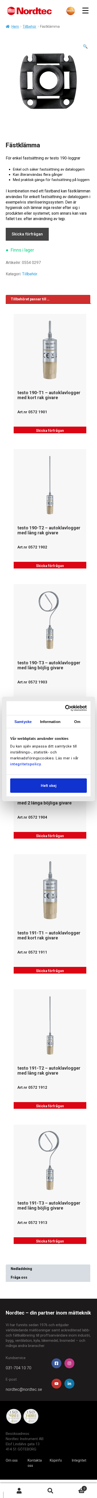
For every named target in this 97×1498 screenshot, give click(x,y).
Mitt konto (19, 1490)
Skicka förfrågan (27, 234)
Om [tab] (77, 721)
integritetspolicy (25, 764)
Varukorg (75, 1487)
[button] (85, 46)
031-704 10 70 (18, 1368)
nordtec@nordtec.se (24, 1389)
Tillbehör (29, 26)
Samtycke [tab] (23, 721)
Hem (15, 26)
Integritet (79, 1460)
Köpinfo (56, 1460)
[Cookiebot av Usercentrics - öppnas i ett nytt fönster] (66, 708)
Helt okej (48, 785)
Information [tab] (50, 721)
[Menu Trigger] (85, 10)
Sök (50, 1490)
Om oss (12, 1460)
